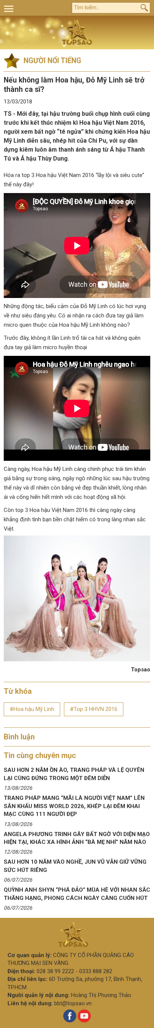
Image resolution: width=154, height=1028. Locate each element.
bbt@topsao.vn (73, 1003)
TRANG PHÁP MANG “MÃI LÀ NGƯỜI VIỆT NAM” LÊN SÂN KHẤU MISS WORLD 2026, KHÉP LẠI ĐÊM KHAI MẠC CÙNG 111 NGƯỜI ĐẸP (74, 806)
